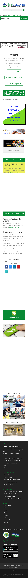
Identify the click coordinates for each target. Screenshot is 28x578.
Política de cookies (13, 567)
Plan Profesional (8, 477)
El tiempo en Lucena (14, 317)
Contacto (6, 468)
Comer (5, 510)
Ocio (5, 508)
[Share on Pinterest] (18, 268)
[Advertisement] (14, 32)
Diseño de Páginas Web (10, 494)
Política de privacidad (17, 565)
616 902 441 (17, 460)
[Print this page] (6, 273)
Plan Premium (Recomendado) (12, 479)
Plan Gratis (7, 475)
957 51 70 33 (19, 458)
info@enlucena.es (12, 463)
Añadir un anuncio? (15, 172)
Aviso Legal (7, 565)
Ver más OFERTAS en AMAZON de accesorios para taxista (14, 113)
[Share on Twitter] (10, 268)
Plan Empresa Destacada (10, 482)
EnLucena (7, 15)
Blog (5, 465)
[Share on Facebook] (6, 268)
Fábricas (6, 522)
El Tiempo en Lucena (9, 496)
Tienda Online (7, 505)
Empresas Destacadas (14, 77)
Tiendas (6, 515)
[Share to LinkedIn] (14, 268)
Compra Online (14, 71)
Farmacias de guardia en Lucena (12, 498)
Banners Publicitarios (9, 484)
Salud (5, 517)
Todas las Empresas (14, 84)
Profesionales (15, 15)
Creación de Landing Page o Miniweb (13, 491)
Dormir (6, 512)
